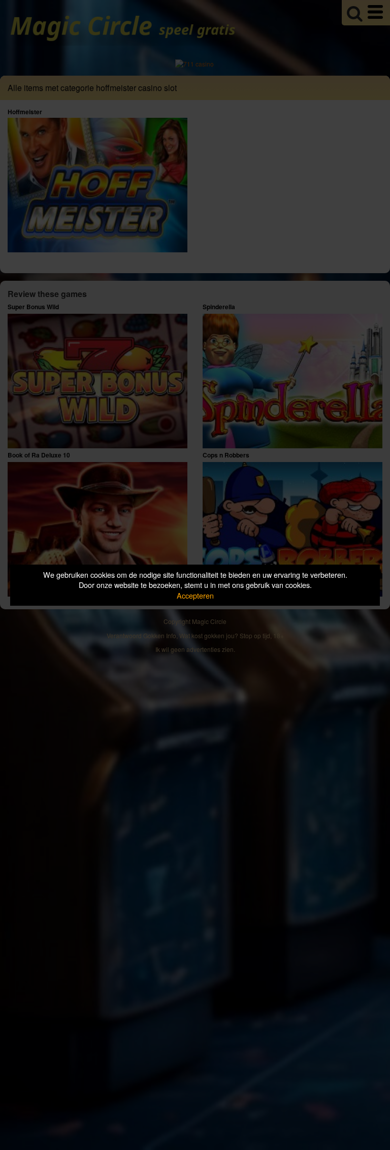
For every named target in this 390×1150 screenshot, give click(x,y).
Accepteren (195, 595)
